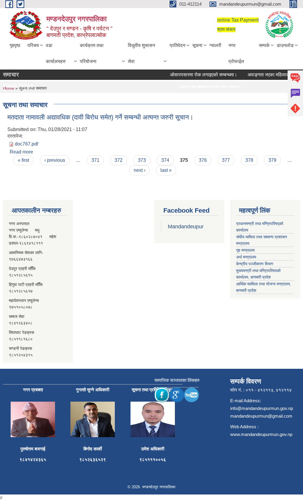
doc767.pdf (26, 143)
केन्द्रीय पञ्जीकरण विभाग (254, 263)
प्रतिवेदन (177, 45)
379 (272, 160)
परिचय (33, 45)
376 (203, 160)
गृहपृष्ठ (14, 45)
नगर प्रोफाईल (236, 53)
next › (139, 170)
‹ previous (54, 160)
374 (165, 160)
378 (249, 160)
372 (119, 160)
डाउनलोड (285, 45)
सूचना (197, 45)
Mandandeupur (186, 227)
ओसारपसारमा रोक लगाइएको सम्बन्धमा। (199, 74)
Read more (21, 151)
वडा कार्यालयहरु (56, 53)
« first (23, 160)
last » (166, 170)
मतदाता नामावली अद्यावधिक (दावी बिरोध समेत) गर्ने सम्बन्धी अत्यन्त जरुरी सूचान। (100, 117)
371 (95, 160)
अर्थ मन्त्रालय (246, 257)
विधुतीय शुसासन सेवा (141, 53)
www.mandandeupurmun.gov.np (261, 434)
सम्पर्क (264, 45)
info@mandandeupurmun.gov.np (261, 408)
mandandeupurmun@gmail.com (261, 415)
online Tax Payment (238, 19)
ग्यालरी (215, 45)
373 (142, 160)
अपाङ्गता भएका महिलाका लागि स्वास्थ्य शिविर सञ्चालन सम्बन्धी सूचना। (208, 86)
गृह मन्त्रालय (245, 250)
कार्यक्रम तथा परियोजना (92, 53)
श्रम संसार (226, 29)
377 (226, 160)
